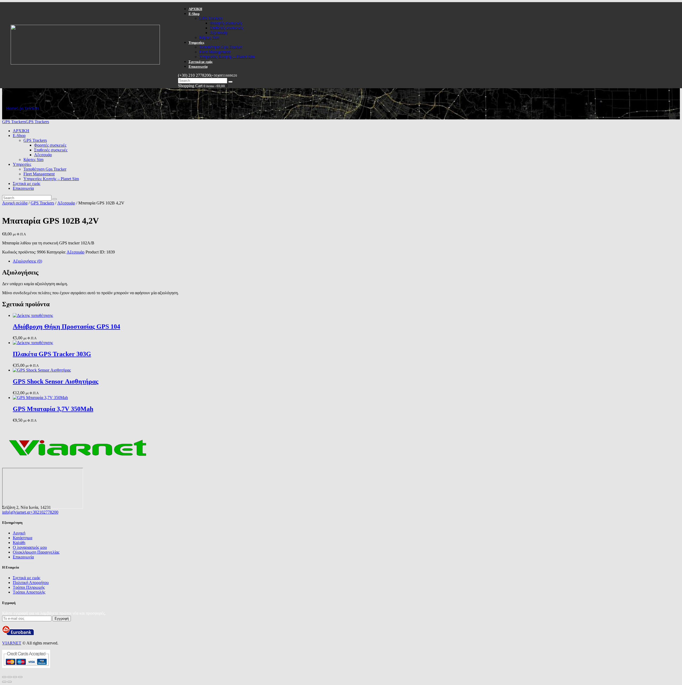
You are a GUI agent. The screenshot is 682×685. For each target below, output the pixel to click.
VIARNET (11, 643)
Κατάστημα (22, 537)
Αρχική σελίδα (14, 203)
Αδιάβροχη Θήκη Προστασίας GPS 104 (66, 326)
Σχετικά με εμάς (26, 577)
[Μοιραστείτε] (15, 677)
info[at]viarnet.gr (16, 512)
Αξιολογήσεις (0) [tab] (27, 261)
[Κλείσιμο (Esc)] (20, 677)
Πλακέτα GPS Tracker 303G (52, 353)
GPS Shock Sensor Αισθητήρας (55, 381)
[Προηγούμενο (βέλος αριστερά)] (4, 682)
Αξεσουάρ (66, 203)
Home (11, 108)
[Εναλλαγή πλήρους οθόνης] (9, 677)
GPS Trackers (42, 203)
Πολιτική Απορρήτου (31, 582)
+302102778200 (44, 512)
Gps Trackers (28, 108)
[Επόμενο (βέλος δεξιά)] (9, 682)
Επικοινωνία (23, 557)
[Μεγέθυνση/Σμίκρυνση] (4, 677)
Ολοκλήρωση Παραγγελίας (36, 552)
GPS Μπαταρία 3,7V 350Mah (53, 408)
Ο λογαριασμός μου (30, 547)
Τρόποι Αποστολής (29, 592)
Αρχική (19, 533)
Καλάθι (19, 542)
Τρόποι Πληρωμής (29, 587)
